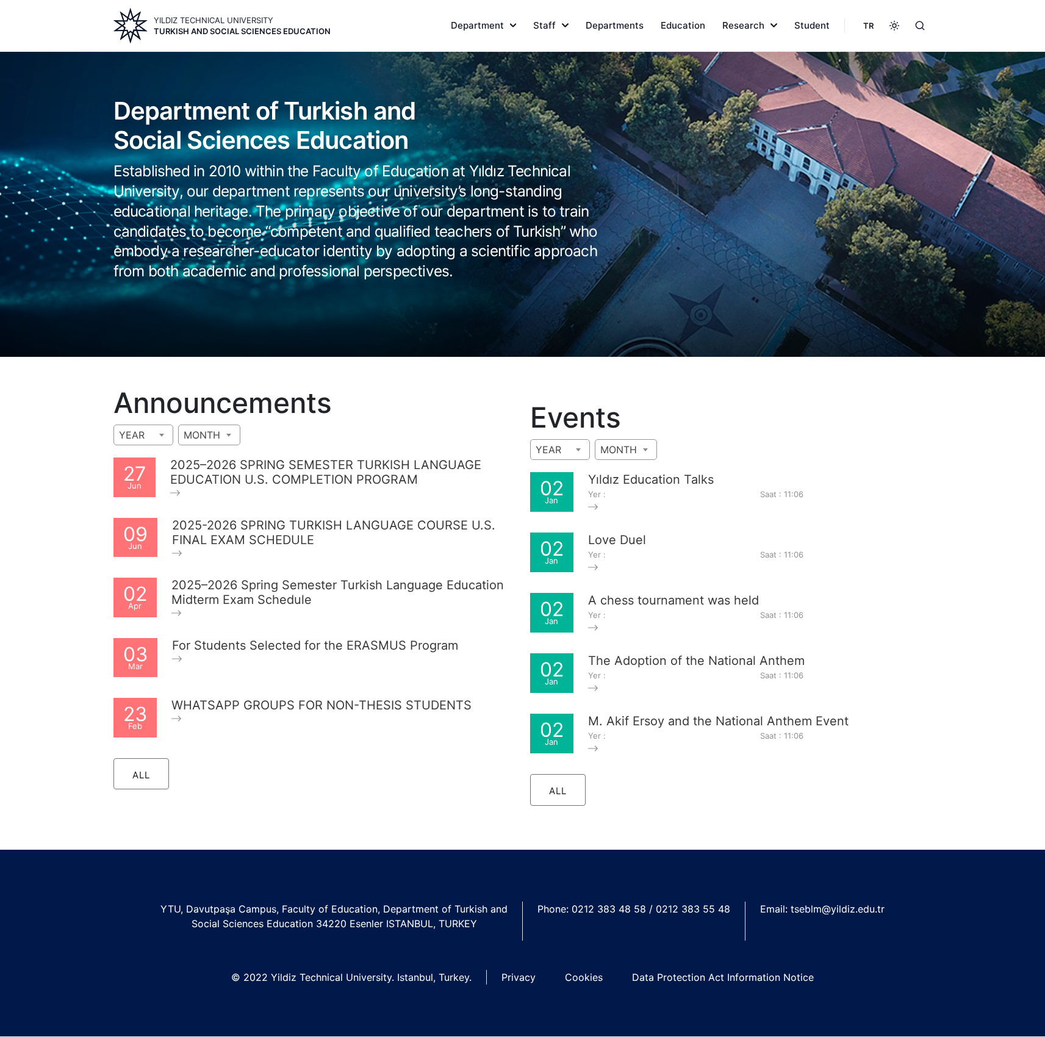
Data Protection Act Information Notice (723, 977)
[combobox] (143, 435)
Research (743, 25)
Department (477, 25)
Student (812, 25)
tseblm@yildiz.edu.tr (838, 909)
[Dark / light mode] (894, 25)
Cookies (584, 977)
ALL (141, 775)
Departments (615, 25)
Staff (544, 25)
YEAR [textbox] (132, 435)
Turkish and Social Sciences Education (242, 31)
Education (683, 25)
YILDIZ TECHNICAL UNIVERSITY (213, 20)
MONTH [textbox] (202, 435)
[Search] (920, 25)
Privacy (518, 977)
